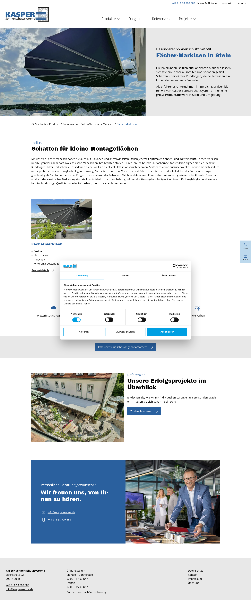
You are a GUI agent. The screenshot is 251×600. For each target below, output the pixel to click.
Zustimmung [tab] (82, 275)
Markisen (108, 124)
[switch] (109, 319)
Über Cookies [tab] (169, 275)
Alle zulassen (167, 332)
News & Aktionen (207, 3)
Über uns (240, 3)
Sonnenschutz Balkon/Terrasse (81, 124)
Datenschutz (195, 570)
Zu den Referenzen (141, 411)
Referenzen (161, 18)
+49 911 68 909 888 (183, 3)
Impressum (195, 578)
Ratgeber (136, 18)
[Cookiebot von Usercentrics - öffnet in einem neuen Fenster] (175, 266)
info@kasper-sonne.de (61, 512)
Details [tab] (125, 275)
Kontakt (226, 3)
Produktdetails (40, 270)
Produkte (109, 18)
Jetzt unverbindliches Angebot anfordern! (123, 347)
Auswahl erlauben (125, 332)
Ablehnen (84, 332)
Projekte (185, 18)
